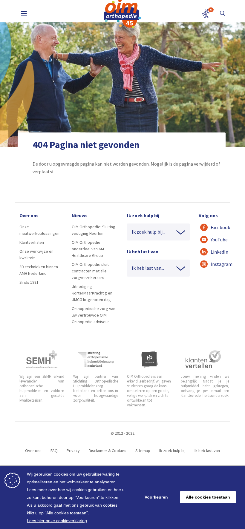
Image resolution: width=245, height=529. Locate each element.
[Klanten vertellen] (203, 359)
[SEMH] (41, 359)
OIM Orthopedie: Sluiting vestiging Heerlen (93, 230)
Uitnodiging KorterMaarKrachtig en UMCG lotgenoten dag (92, 293)
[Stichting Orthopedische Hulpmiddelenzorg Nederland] (95, 359)
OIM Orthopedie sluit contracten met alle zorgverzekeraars (90, 271)
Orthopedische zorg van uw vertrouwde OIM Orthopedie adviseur (93, 315)
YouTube (217, 240)
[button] (223, 13)
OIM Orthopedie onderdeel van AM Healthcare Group (88, 249)
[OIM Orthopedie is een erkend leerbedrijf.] (149, 359)
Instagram (217, 264)
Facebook (217, 227)
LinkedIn (217, 252)
